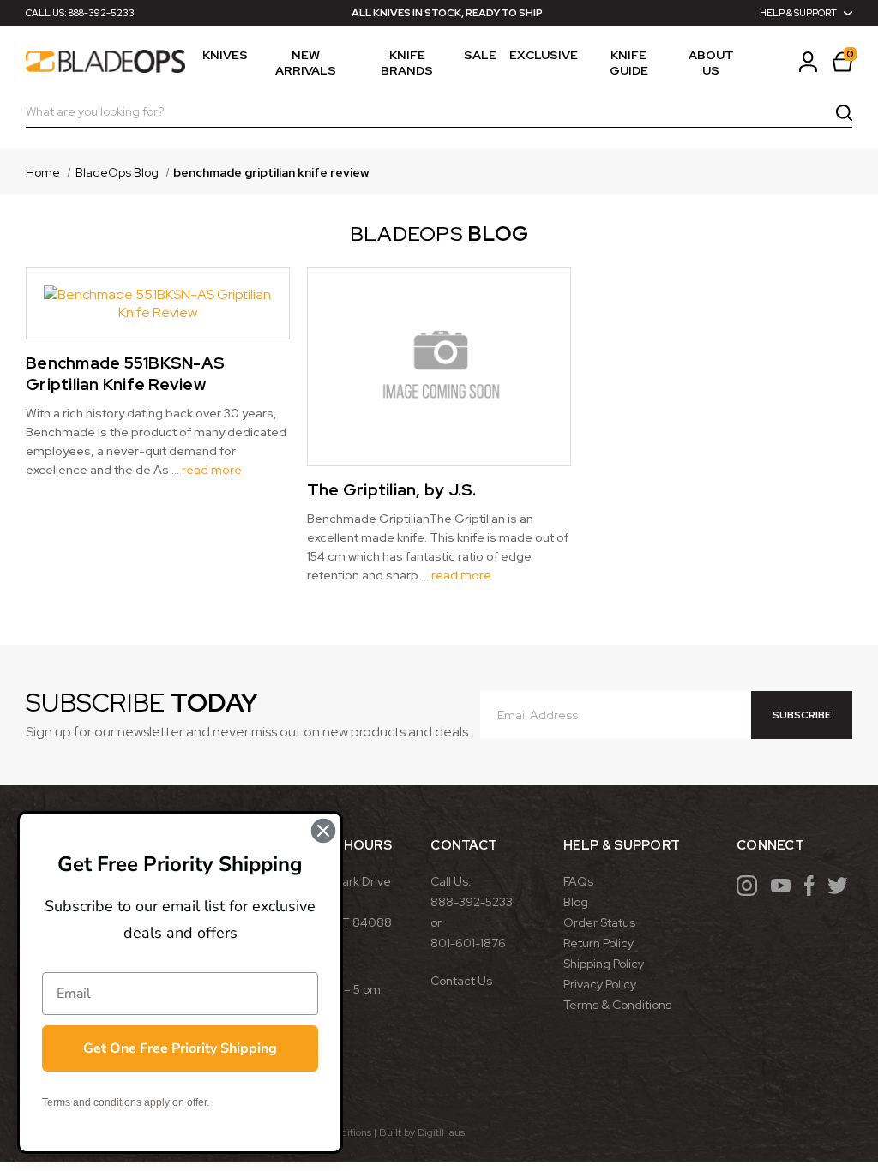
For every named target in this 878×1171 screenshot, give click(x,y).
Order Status (599, 922)
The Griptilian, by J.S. (392, 490)
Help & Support (798, 13)
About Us (711, 62)
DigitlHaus (441, 1132)
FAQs (578, 881)
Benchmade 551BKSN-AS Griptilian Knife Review (125, 373)
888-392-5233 (102, 13)
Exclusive (543, 55)
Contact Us (461, 980)
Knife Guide (629, 62)
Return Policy (598, 943)
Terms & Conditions (617, 1004)
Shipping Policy (603, 963)
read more (212, 469)
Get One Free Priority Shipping (180, 1048)
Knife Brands (407, 62)
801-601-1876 (468, 943)
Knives (225, 55)
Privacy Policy (599, 984)
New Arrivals (305, 62)
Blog (575, 902)
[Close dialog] (323, 831)
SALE (480, 55)
